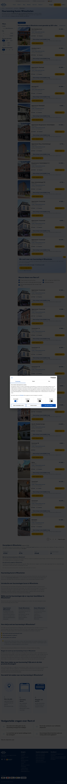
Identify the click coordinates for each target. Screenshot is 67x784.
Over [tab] (49, 381)
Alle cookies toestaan (48, 405)
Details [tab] (33, 381)
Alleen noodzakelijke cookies (18, 405)
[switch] (27, 401)
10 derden (22, 395)
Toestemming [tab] (17, 381)
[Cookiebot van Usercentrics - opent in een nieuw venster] (51, 378)
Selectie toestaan (33, 405)
